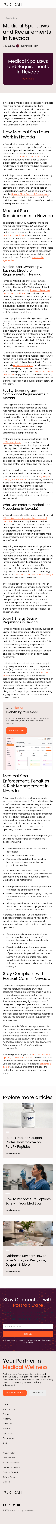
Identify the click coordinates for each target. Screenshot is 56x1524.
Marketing (7, 1423)
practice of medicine (29, 156)
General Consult (10, 1472)
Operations (8, 1433)
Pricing (6, 1414)
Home (5, 1404)
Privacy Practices (11, 1462)
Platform (7, 1419)
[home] (12, 4)
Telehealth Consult (11, 1467)
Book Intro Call (16, 730)
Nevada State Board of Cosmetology (30, 194)
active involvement (23, 365)
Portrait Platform (15, 1392)
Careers (6, 1482)
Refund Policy (9, 1477)
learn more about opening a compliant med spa (26, 1056)
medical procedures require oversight (34, 574)
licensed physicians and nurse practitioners (26, 292)
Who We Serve (9, 1409)
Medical (6, 1428)
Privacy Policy (41, 1340)
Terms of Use (9, 1457)
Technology (8, 1438)
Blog (5, 1443)
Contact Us (37, 1392)
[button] (50, 4)
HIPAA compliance (12, 442)
